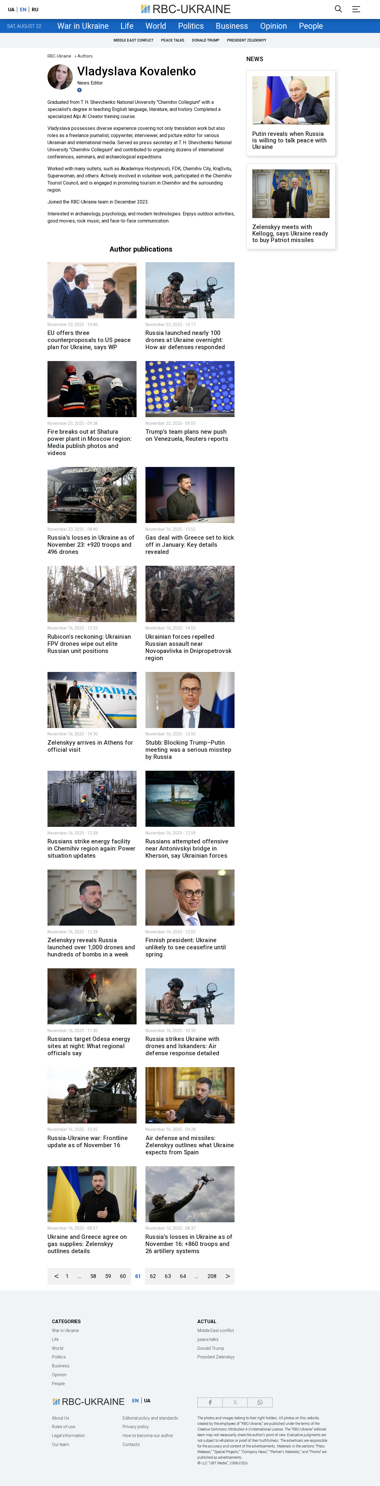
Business (232, 26)
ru (35, 9)
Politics (191, 26)
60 (123, 1276)
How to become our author (148, 1435)
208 (212, 1276)
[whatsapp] (260, 1402)
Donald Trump (205, 40)
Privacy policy (136, 1426)
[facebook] (210, 1402)
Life (127, 26)
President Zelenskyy (246, 40)
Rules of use (63, 1426)
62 (153, 1276)
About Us (60, 1418)
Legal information (68, 1435)
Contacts (131, 1444)
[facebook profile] (80, 90)
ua (11, 9)
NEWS (254, 59)
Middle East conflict (133, 40)
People (311, 26)
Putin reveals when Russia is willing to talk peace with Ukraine (289, 140)
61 (138, 1276)
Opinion (273, 26)
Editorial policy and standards (150, 1418)
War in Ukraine (83, 26)
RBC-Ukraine (59, 56)
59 (108, 1276)
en (23, 9)
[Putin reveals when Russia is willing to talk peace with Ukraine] (291, 101)
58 (93, 1276)
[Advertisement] (290, 352)
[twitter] (235, 1402)
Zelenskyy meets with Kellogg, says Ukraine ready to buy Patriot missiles (290, 233)
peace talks (172, 40)
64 (183, 1276)
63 (168, 1276)
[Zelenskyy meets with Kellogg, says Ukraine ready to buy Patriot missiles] (291, 194)
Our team (60, 1444)
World (155, 26)
